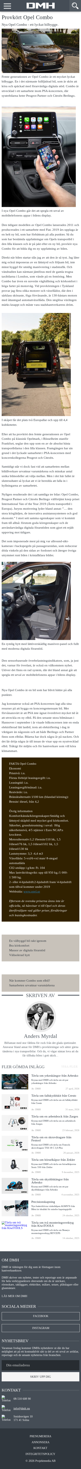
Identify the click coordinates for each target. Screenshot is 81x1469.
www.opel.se (31, 891)
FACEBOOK (40, 1316)
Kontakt (40, 1448)
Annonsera (40, 1442)
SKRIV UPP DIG (40, 1376)
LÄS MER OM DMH (14, 1296)
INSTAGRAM (40, 1328)
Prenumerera (40, 1436)
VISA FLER (69, 1066)
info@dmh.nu (22, 1408)
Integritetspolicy (40, 1454)
